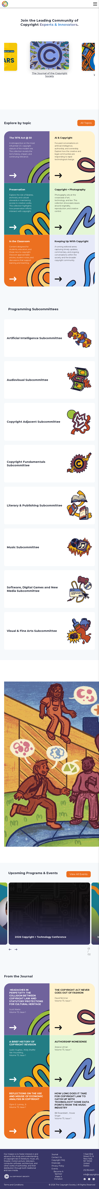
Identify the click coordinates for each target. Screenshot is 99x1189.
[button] (95, 4)
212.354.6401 (88, 1170)
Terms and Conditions (13, 1185)
